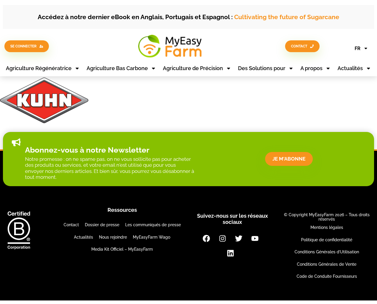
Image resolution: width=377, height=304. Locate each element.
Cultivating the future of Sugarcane (286, 17)
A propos (311, 68)
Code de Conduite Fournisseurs (327, 276)
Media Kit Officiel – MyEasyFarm (122, 249)
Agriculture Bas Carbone (117, 68)
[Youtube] (254, 238)
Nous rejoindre (113, 237)
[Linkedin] (230, 253)
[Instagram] (222, 238)
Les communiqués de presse (153, 224)
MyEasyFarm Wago (151, 237)
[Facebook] (206, 238)
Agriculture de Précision (193, 68)
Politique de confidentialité (326, 239)
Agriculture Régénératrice (39, 68)
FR (358, 48)
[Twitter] (238, 238)
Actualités (350, 68)
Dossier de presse (102, 224)
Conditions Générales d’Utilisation (327, 252)
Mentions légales (326, 227)
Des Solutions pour (261, 68)
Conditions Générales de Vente (326, 264)
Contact (71, 224)
